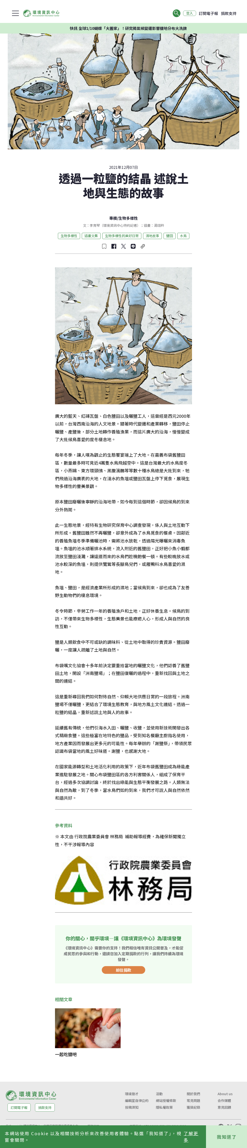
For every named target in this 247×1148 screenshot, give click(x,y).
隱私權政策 (164, 1107)
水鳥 (183, 235)
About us (225, 1093)
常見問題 (193, 1100)
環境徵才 (131, 1093)
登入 (189, 13)
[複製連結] (142, 246)
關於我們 (193, 1093)
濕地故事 (152, 235)
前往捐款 (123, 970)
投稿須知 (131, 1107)
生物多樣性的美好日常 (122, 235)
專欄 (113, 218)
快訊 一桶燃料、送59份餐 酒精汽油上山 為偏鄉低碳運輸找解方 (144, 28)
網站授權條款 (166, 1100)
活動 (159, 1093)
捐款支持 (228, 13)
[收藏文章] (104, 246)
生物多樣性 (128, 218)
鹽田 (169, 235)
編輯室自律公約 (137, 1100)
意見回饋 (224, 1107)
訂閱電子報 (208, 13)
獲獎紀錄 (193, 1107)
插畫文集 (91, 235)
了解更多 (191, 1136)
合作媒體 (224, 1100)
